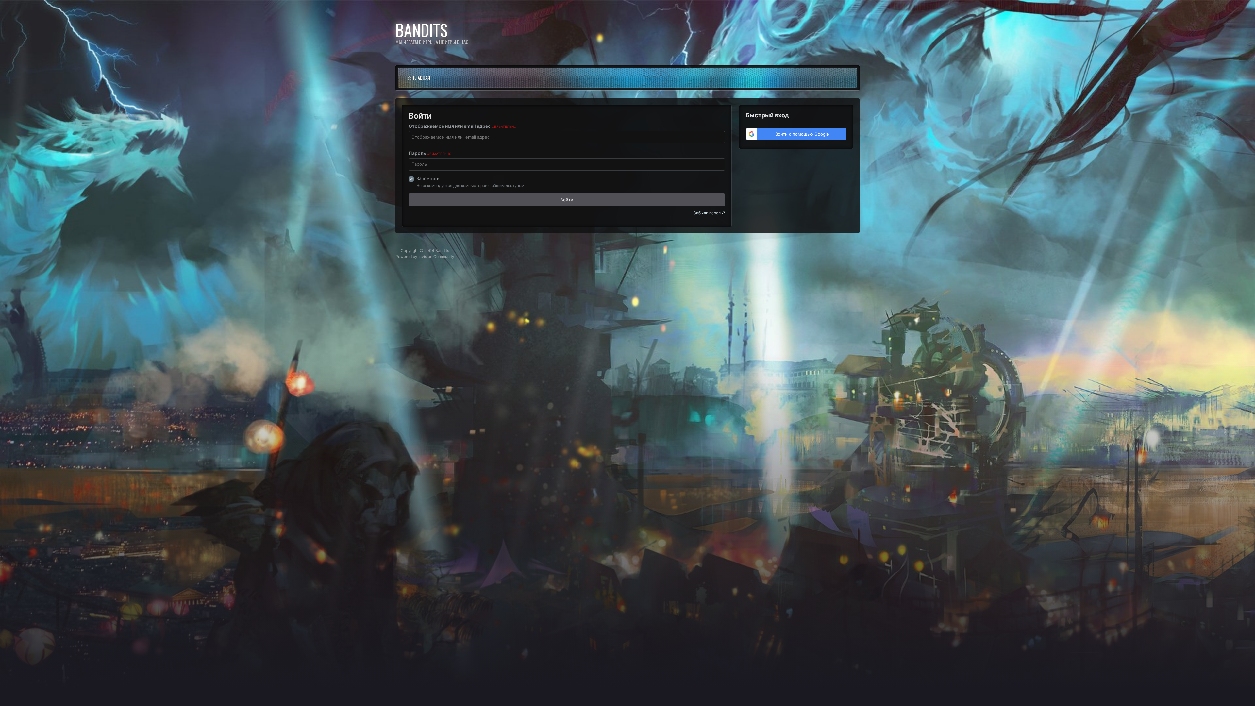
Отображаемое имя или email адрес (462, 126)
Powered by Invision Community (424, 256)
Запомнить (427, 178)
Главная (421, 77)
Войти (566, 199)
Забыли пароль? (709, 212)
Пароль (430, 153)
